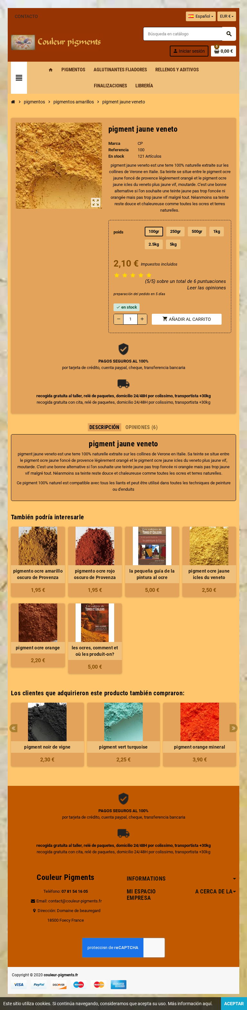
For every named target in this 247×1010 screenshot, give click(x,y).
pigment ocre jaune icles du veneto (209, 574)
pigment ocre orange (38, 647)
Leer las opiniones (206, 288)
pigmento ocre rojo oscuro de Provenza (95, 574)
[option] (47, 735)
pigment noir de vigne (47, 747)
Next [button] (234, 728)
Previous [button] (13, 728)
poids (119, 232)
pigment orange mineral (199, 747)
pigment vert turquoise (123, 747)
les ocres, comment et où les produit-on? (95, 651)
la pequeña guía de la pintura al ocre (152, 574)
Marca (114, 143)
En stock (116, 156)
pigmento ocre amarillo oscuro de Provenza (38, 574)
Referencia (118, 149)
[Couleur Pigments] (56, 41)
